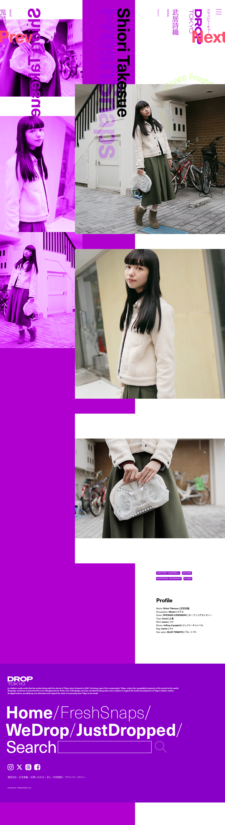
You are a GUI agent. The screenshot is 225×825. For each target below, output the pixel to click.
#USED (188, 578)
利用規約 (58, 777)
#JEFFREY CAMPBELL (168, 573)
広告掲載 (23, 777)
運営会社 (12, 777)
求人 (49, 777)
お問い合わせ (37, 777)
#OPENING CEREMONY (169, 578)
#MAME (187, 573)
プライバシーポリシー (75, 777)
